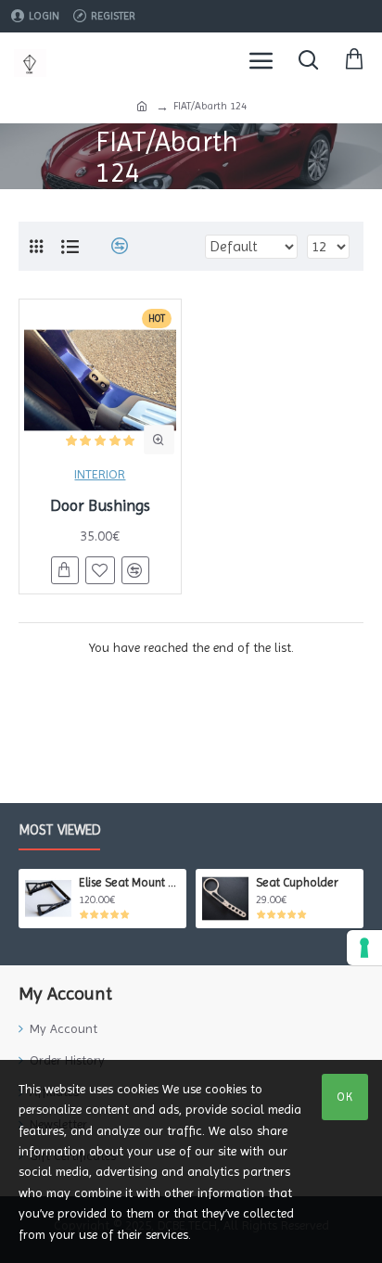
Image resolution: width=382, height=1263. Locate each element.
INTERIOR (99, 473)
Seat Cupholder (297, 882)
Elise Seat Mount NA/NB (129, 882)
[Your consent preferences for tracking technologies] (364, 947)
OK (345, 1097)
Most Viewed (59, 830)
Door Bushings (100, 505)
